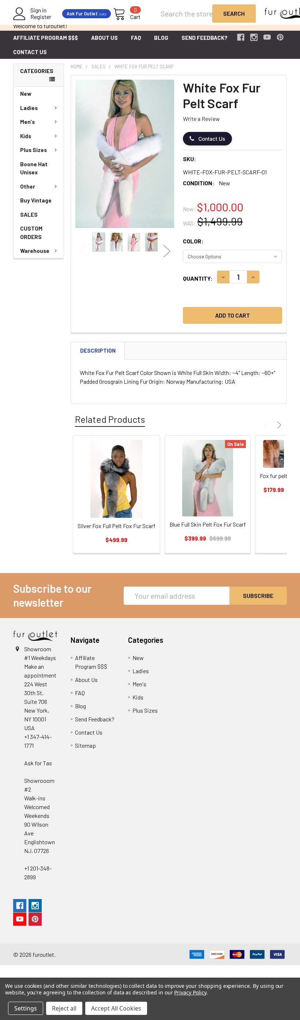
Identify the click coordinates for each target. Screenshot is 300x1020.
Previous (82, 251)
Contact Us (30, 52)
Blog (161, 37)
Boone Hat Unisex (34, 168)
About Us (104, 37)
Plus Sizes (33, 150)
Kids (25, 136)
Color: (193, 241)
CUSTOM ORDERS (31, 232)
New (25, 93)
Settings (25, 1008)
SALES (29, 214)
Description (98, 350)
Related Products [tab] (110, 419)
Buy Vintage (36, 200)
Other (27, 186)
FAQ (136, 37)
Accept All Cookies (116, 1008)
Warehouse (34, 250)
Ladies (29, 108)
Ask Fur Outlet (86, 13)
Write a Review (201, 118)
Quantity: (198, 278)
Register (40, 17)
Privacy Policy (190, 992)
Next (167, 251)
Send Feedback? (204, 37)
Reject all (64, 1008)
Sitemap (85, 745)
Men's (27, 121)
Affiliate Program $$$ (45, 37)
